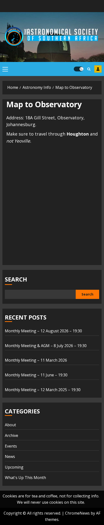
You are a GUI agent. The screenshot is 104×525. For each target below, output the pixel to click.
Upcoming (14, 467)
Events (11, 446)
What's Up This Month (25, 477)
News (10, 456)
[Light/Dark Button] (78, 69)
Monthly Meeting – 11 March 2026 (36, 360)
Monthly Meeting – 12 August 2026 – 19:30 (43, 331)
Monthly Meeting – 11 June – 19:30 (36, 375)
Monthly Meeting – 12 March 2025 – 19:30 (43, 389)
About (10, 424)
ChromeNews (77, 513)
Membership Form (98, 69)
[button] (5, 69)
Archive (11, 435)
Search (16, 279)
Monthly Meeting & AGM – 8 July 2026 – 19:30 (46, 345)
